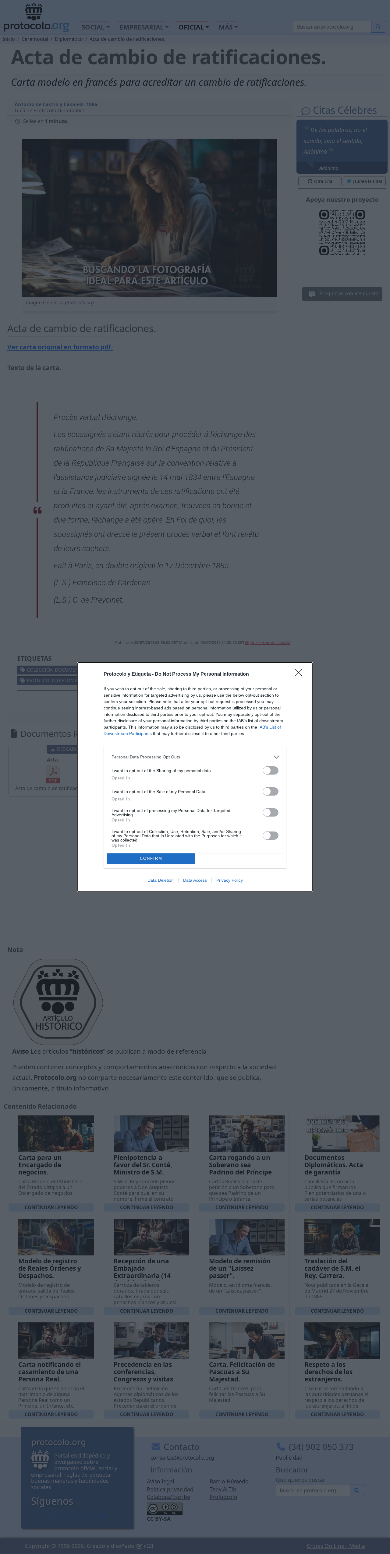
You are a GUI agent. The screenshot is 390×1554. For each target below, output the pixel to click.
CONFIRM (151, 858)
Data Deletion (160, 880)
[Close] (300, 674)
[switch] (270, 770)
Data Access (195, 880)
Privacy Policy (229, 880)
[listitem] (195, 757)
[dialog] (195, 777)
